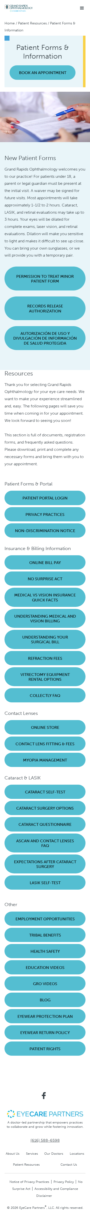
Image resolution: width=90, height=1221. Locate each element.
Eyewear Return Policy (45, 1032)
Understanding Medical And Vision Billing (45, 618)
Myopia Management (45, 760)
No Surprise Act (45, 578)
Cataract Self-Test (45, 792)
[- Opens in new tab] (45, 1114)
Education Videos (45, 967)
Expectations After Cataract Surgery (45, 864)
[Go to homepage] (18, 8)
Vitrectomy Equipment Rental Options (45, 677)
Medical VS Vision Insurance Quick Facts (45, 597)
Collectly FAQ (45, 695)
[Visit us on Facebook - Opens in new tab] (44, 1095)
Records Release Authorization (45, 308)
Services (32, 1153)
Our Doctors (53, 1153)
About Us (13, 1153)
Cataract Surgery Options (45, 808)
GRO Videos (45, 983)
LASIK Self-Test (45, 882)
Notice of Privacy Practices (29, 1182)
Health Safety (45, 951)
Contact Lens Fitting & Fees (45, 744)
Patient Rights (45, 1048)
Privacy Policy (64, 1182)
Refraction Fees (45, 658)
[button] (82, 8)
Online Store (45, 727)
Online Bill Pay (45, 562)
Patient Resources (32, 23)
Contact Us (68, 1164)
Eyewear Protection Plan (45, 1016)
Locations (77, 1153)
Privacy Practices (45, 514)
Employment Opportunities (45, 919)
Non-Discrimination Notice (45, 530)
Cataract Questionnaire (45, 824)
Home (9, 23)
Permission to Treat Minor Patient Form (45, 278)
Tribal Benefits (45, 935)
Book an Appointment (42, 72)
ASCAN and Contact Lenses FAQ (45, 843)
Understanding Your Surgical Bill (45, 639)
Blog (45, 1000)
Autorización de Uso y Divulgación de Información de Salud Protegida (45, 338)
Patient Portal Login (45, 498)
